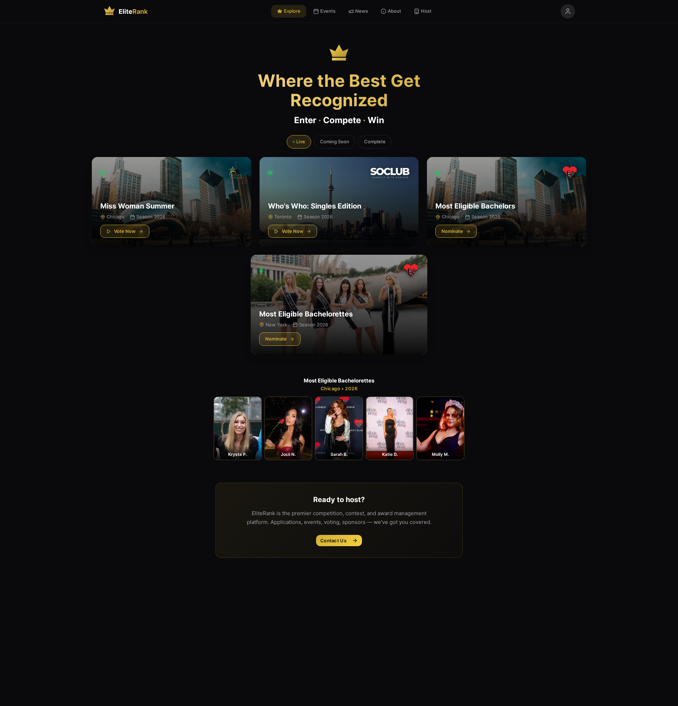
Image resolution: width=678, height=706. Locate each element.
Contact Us (333, 540)
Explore (292, 11)
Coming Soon (334, 141)
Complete (375, 141)
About (394, 11)
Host (426, 11)
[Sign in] (568, 11)
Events (327, 11)
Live (300, 141)
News (361, 11)
